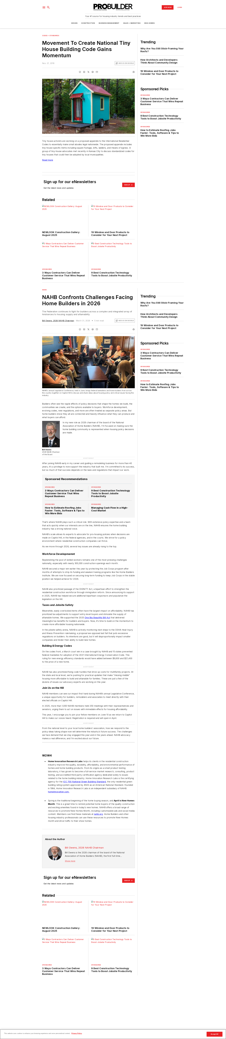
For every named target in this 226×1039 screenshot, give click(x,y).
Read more (47, 160)
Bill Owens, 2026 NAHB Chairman (58, 320)
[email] (97, 72)
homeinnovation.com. (58, 792)
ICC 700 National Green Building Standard (84, 781)
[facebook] (80, 72)
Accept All (214, 1034)
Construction (88, 23)
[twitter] (88, 72)
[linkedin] (84, 72)
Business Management (109, 23)
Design (74, 23)
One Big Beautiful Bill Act (97, 617)
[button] (44, 7)
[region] (113, 1034)
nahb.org (98, 814)
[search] (48, 7)
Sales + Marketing (132, 23)
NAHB (44, 290)
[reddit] (92, 72)
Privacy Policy (76, 1033)
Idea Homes (149, 23)
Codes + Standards (50, 35)
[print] (133, 72)
